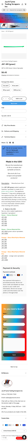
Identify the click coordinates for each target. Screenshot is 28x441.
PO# (2, 108)
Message (5, 336)
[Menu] (2, 4)
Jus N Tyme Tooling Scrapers (9, 61)
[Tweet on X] (7, 142)
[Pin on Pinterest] (13, 142)
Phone (5, 329)
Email (4, 321)
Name (4, 313)
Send (14, 355)
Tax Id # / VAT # (6, 116)
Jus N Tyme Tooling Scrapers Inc (13, 435)
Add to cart (19, 98)
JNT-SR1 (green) (9, 31)
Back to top (14, 367)
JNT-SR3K (4, 231)
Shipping (3, 75)
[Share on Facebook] (10, 142)
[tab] (5, 183)
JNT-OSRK (4, 260)
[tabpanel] (14, 224)
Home (2, 31)
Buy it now (14, 103)
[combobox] (14, 10)
